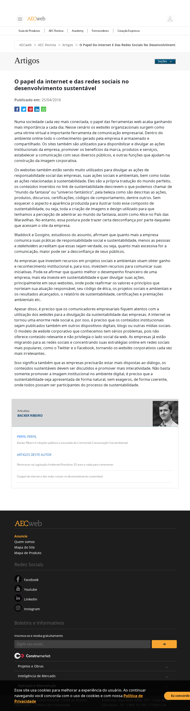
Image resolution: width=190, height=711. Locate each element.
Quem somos (24, 542)
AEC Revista (56, 31)
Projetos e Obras (31, 666)
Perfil (21, 436)
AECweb (25, 45)
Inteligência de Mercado (36, 676)
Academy (77, 31)
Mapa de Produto (27, 553)
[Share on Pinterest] (30, 111)
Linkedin (30, 599)
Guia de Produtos (29, 31)
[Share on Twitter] (23, 111)
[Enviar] (164, 644)
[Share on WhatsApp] (43, 111)
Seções (163, 61)
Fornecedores (100, 31)
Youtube (30, 589)
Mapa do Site (24, 547)
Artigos (67, 45)
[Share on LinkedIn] (36, 111)
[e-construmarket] (32, 655)
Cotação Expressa (128, 31)
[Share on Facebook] (16, 111)
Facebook (31, 580)
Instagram (32, 609)
